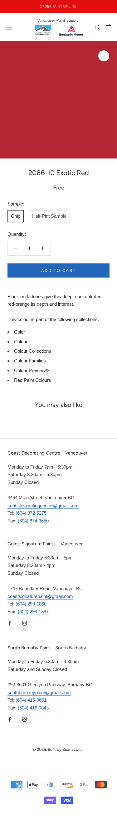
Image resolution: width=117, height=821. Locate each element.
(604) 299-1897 (33, 611)
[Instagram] (24, 623)
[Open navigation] (9, 26)
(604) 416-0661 (31, 700)
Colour (20, 341)
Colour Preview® (31, 370)
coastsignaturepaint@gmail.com (40, 596)
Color (19, 332)
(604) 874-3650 (33, 520)
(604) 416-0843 (33, 707)
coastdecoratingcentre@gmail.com (43, 505)
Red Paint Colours (32, 380)
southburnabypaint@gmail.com (39, 692)
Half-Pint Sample (49, 216)
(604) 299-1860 (31, 603)
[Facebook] (9, 623)
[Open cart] (108, 27)
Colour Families (30, 360)
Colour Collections (32, 351)
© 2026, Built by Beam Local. (58, 749)
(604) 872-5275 (31, 513)
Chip (15, 216)
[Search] (97, 27)
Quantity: (16, 234)
